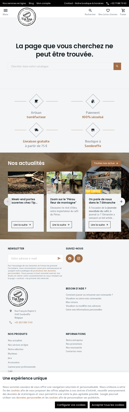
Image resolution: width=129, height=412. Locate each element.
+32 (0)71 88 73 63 (23, 322)
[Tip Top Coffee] (27, 12)
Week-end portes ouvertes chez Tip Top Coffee (23, 201)
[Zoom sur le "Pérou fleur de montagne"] (64, 182)
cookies (15, 390)
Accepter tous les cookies (108, 405)
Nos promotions (74, 343)
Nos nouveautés (74, 347)
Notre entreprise (74, 340)
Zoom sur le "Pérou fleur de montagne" (63, 201)
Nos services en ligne (18, 344)
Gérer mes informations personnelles (84, 309)
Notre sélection (15, 349)
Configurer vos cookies (71, 405)
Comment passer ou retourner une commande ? (89, 294)
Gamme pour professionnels (22, 366)
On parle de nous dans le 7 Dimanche (102, 201)
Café (10, 371)
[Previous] (8, 202)
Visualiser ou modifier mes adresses (83, 305)
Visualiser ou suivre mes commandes (83, 298)
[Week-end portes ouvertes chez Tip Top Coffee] (26, 182)
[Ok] (59, 258)
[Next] (121, 202)
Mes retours (72, 302)
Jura (10, 358)
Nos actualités (26, 163)
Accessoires (13, 362)
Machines (12, 353)
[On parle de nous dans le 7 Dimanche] (103, 182)
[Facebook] (70, 258)
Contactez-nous (74, 351)
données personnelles (28, 397)
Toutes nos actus (104, 163)
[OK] (117, 66)
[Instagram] (79, 258)
